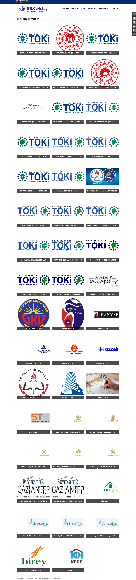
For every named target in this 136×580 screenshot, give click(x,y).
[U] (119, 1)
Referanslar (92, 9)
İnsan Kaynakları (104, 9)
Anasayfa (65, 9)
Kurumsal (74, 9)
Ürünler (82, 9)
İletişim (115, 9)
